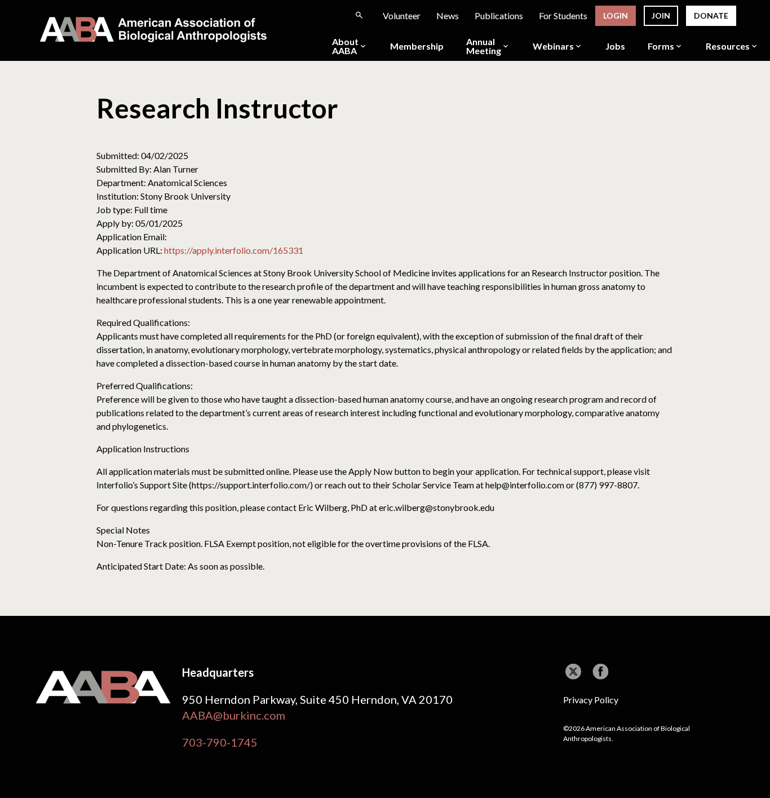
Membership (417, 46)
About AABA (345, 46)
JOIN (661, 15)
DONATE (711, 15)
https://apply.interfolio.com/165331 (233, 250)
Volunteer (402, 15)
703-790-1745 (220, 742)
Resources (728, 46)
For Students (563, 15)
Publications (499, 15)
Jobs (615, 46)
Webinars (553, 46)
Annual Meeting (483, 46)
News (447, 15)
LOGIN (615, 15)
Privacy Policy (590, 699)
